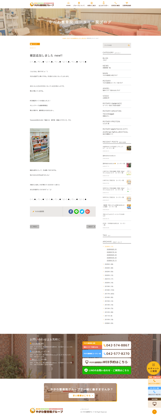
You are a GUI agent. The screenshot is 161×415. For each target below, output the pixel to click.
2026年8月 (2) (112, 249)
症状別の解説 (115, 5)
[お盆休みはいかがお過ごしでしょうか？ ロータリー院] (129, 148)
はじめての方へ (104, 5)
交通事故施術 (127, 5)
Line (76, 211)
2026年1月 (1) (112, 260)
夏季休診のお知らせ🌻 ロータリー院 (114, 163)
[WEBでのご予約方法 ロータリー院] (129, 199)
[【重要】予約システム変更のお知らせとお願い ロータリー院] (129, 206)
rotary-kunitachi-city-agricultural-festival (115, 131)
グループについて (79, 5)
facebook (70, 211)
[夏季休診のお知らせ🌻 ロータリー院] (129, 165)
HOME (68, 5)
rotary (35, 44)
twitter (82, 211)
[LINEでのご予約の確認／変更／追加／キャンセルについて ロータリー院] (129, 173)
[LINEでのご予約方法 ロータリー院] (129, 182)
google (87, 211)
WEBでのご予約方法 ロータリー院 (113, 197)
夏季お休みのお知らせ (109, 155)
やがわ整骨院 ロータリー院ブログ (78, 38)
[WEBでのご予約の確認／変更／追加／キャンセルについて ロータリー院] (129, 190)
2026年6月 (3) (112, 255)
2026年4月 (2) (112, 257)
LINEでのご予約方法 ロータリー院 (113, 180)
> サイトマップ (84, 409)
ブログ (68, 38)
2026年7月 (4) (112, 252)
